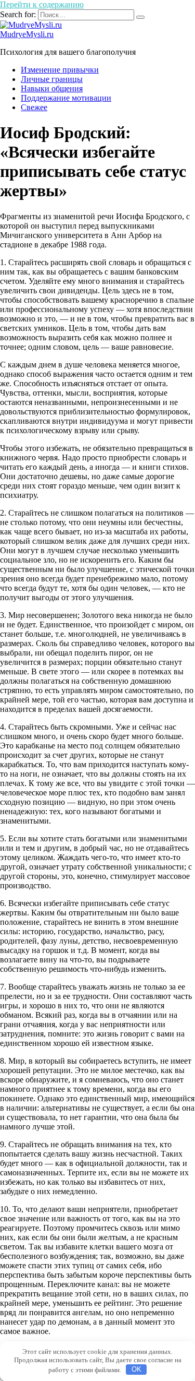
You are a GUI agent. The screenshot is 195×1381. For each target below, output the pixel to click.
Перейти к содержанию (42, 4)
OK (136, 1369)
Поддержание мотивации (66, 97)
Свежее (34, 107)
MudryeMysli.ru (27, 34)
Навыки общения (52, 88)
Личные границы (52, 79)
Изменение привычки (60, 69)
